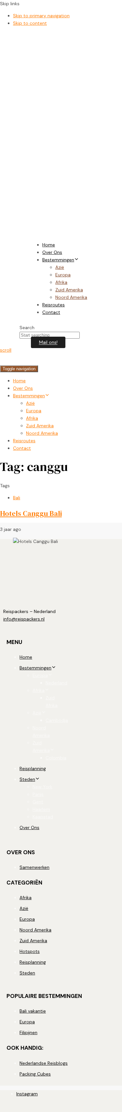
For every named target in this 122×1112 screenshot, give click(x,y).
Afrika (61, 282)
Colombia (56, 758)
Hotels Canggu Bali (31, 513)
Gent (38, 802)
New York (42, 787)
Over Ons (52, 252)
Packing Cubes (35, 1074)
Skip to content (30, 23)
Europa (63, 275)
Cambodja (57, 720)
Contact (51, 312)
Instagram (27, 1094)
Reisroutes (53, 305)
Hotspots (30, 951)
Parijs (38, 794)
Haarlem (41, 809)
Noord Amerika (71, 297)
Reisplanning (33, 768)
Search (27, 327)
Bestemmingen (58, 260)
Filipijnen (28, 1032)
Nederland (56, 683)
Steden (27, 779)
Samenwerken (34, 867)
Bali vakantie (33, 1011)
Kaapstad (43, 817)
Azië (59, 267)
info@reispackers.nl (24, 619)
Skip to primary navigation (41, 16)
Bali (16, 498)
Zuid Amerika (69, 290)
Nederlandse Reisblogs (44, 1063)
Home (48, 245)
